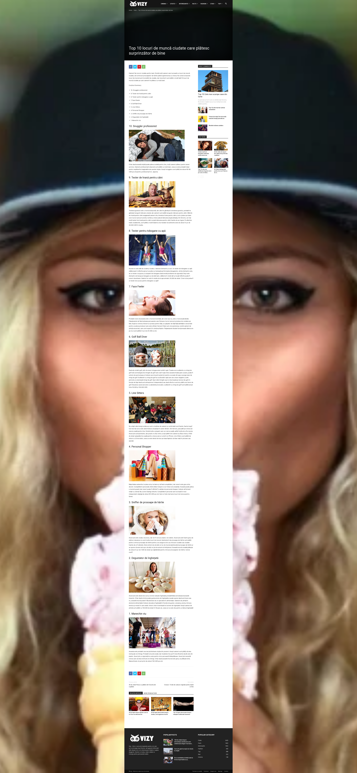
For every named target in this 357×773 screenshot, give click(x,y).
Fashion (203, 4)
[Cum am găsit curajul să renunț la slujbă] (168, 751)
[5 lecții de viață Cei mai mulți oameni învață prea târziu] (202, 119)
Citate (172, 4)
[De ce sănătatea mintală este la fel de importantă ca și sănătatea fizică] (168, 760)
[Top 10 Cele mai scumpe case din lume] (213, 81)
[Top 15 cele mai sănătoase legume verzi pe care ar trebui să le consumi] (205, 163)
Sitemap (220, 771)
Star (212, 4)
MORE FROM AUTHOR (150, 693)
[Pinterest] (139, 67)
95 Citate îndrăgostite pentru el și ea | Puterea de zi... (220, 171)
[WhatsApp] (143, 67)
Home (130, 10)
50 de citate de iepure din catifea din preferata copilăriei (220, 153)
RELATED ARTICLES (136, 693)
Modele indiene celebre (216, 125)
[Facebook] (131, 67)
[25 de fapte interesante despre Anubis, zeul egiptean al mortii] (161, 704)
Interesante (183, 4)
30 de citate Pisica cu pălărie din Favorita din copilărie (142, 686)
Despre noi (213, 771)
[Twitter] (135, 67)
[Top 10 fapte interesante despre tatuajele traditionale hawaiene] (183, 704)
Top (219, 4)
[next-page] (133, 718)
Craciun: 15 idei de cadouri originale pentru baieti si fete (179, 686)
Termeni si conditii (197, 771)
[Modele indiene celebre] (202, 128)
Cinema (163, 4)
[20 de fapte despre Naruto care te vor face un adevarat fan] (139, 704)
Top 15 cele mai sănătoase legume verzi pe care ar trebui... (204, 171)
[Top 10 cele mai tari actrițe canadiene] (202, 110)
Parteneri (206, 771)
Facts (194, 4)
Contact (226, 771)
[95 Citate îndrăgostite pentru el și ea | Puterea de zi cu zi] (221, 163)
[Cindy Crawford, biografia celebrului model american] (205, 145)
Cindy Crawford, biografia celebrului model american (203, 153)
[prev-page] (130, 718)
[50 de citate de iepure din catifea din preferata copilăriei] (221, 145)
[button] (226, 4)
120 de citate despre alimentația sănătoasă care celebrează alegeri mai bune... (183, 741)
